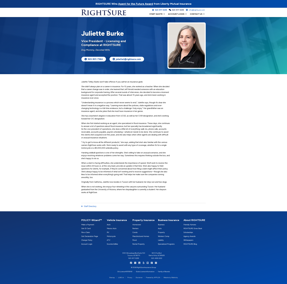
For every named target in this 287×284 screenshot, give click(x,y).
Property (161, 232)
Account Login (86, 244)
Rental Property (138, 244)
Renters (135, 228)
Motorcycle (111, 236)
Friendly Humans (190, 225)
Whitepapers (188, 240)
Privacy (129, 277)
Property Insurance (143, 220)
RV (108, 232)
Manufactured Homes (140, 236)
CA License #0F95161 (124, 272)
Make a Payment (87, 225)
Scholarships (188, 232)
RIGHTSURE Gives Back (193, 228)
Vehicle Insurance (117, 220)
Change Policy (86, 240)
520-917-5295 (133, 258)
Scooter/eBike (112, 244)
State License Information (145, 272)
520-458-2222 (156, 258)
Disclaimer (139, 277)
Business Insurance (168, 220)
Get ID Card (86, 228)
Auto (109, 225)
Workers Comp (163, 236)
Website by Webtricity (171, 277)
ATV (108, 240)
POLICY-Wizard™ (91, 220)
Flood (134, 240)
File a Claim (85, 232)
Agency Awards (190, 236)
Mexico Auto (111, 228)
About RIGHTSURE (194, 220)
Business (161, 225)
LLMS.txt (121, 277)
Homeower (136, 225)
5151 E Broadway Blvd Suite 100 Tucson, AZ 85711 (133, 254)
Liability (161, 240)
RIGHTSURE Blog (190, 244)
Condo (135, 232)
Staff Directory (90, 206)
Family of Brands (164, 272)
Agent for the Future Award (135, 3)
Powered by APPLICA (153, 277)
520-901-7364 (95, 59)
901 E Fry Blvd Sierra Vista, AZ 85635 (157, 254)
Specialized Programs (166, 244)
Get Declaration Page (89, 236)
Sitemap (112, 277)
